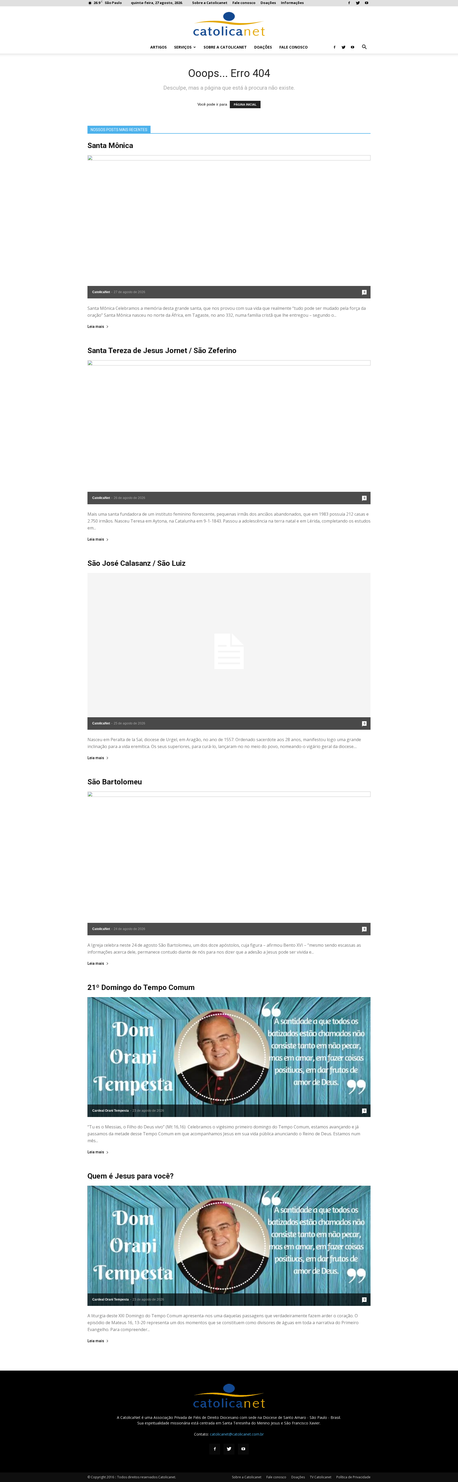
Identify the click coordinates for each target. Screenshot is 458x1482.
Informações (292, 2)
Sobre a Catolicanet (209, 2)
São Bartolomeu (114, 781)
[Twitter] (358, 3)
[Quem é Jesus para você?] (229, 1246)
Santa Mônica (110, 145)
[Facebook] (349, 3)
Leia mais (95, 327)
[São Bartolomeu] (229, 863)
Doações (268, 2)
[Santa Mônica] (229, 226)
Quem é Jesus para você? (130, 1176)
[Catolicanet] (229, 24)
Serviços (183, 47)
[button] (364, 47)
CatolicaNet (101, 292)
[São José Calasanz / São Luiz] (229, 651)
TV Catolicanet (320, 1477)
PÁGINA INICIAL (245, 104)
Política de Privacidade (353, 1477)
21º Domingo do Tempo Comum (141, 987)
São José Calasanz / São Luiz (136, 563)
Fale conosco (244, 2)
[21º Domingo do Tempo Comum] (229, 1057)
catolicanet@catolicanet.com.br (237, 1434)
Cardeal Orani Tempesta (110, 1110)
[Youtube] (367, 3)
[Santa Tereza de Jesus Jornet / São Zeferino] (229, 432)
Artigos (158, 47)
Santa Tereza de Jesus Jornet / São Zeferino (161, 350)
